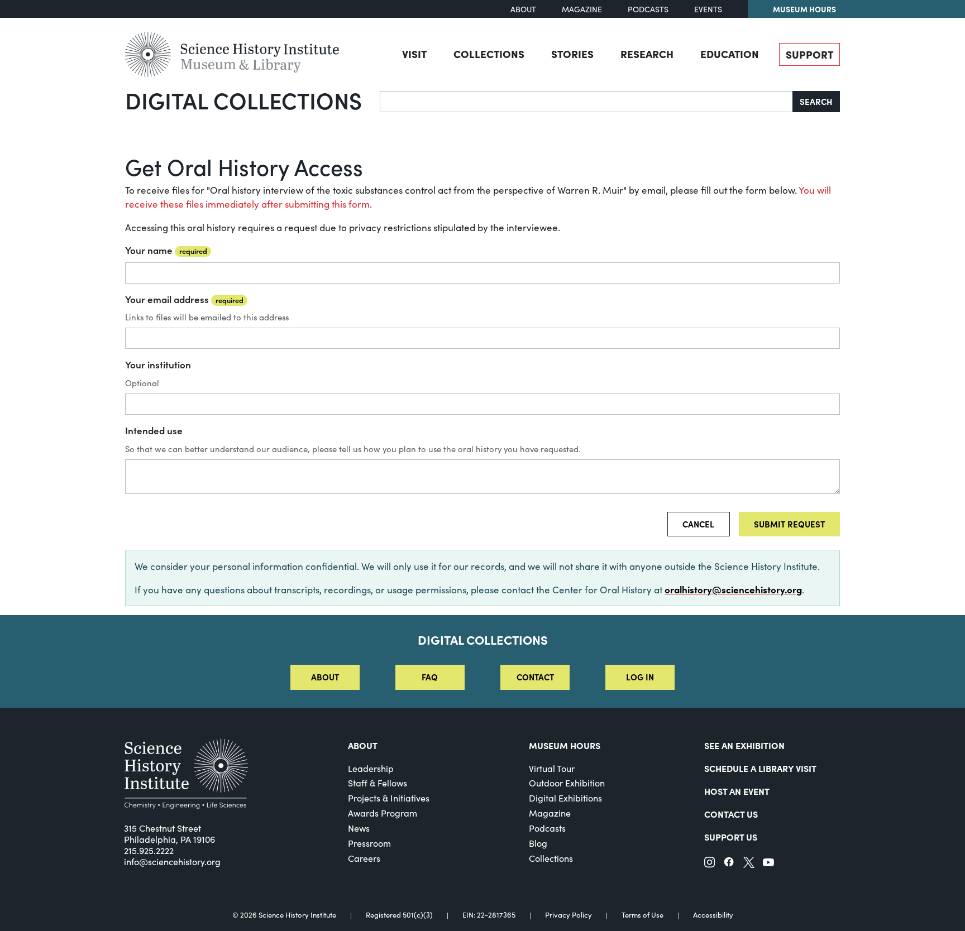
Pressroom (369, 843)
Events (708, 9)
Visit (414, 53)
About (523, 9)
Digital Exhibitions (565, 798)
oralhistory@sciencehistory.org (733, 589)
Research (646, 53)
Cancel (698, 524)
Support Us (730, 837)
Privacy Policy (568, 915)
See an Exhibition (744, 745)
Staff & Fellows (377, 783)
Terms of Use (642, 915)
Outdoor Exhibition (567, 783)
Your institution (158, 364)
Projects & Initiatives (388, 798)
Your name (166, 250)
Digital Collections (243, 100)
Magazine (582, 9)
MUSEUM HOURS (564, 745)
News (359, 828)
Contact (535, 677)
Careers (364, 858)
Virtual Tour (552, 768)
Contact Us (731, 814)
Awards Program (382, 813)
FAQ (430, 677)
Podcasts (648, 9)
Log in (640, 677)
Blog (538, 843)
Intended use (154, 430)
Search (816, 101)
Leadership (371, 768)
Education (729, 53)
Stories (572, 53)
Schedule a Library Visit (760, 768)
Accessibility (713, 915)
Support (809, 54)
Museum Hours (804, 9)
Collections (488, 53)
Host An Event (737, 791)
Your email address (184, 299)
